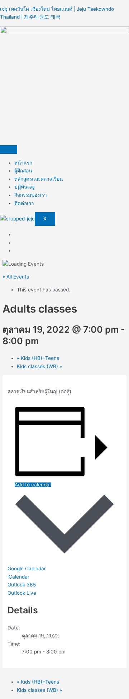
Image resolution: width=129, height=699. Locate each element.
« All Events (16, 277)
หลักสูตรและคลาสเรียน (38, 179)
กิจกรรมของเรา (30, 195)
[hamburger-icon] (8, 149)
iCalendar (18, 577)
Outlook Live (22, 593)
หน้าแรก (23, 163)
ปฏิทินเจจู (24, 187)
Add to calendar (33, 485)
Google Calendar (27, 568)
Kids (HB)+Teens (38, 358)
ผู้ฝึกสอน (23, 170)
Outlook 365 (22, 585)
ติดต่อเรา (24, 203)
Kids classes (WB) (39, 366)
